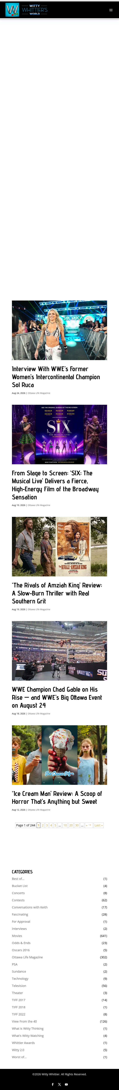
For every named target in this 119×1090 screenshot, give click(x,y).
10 (65, 825)
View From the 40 (24, 1021)
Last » (99, 825)
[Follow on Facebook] (52, 1084)
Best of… (18, 879)
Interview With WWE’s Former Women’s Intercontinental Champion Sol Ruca (56, 377)
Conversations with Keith (30, 907)
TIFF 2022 (18, 1014)
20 (71, 825)
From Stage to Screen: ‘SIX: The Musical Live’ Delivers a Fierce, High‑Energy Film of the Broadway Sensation (55, 485)
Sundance (19, 971)
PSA (15, 964)
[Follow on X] (59, 1084)
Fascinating (20, 914)
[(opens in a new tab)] (59, 330)
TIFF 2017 (18, 1000)
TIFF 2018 (18, 1007)
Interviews (19, 929)
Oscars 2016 (21, 950)
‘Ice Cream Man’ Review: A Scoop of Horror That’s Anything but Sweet (57, 797)
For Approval (21, 921)
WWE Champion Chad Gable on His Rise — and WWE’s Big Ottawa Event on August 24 (57, 697)
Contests (18, 900)
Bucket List (20, 886)
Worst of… (19, 1057)
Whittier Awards (23, 1043)
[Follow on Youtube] (66, 1084)
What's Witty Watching (28, 1036)
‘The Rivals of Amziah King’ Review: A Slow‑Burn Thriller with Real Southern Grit (57, 593)
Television (19, 986)
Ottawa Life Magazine (39, 393)
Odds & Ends (21, 943)
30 (77, 825)
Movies (17, 936)
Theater (17, 993)
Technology (20, 978)
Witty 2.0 (18, 1050)
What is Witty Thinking (28, 1028)
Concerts (18, 893)
